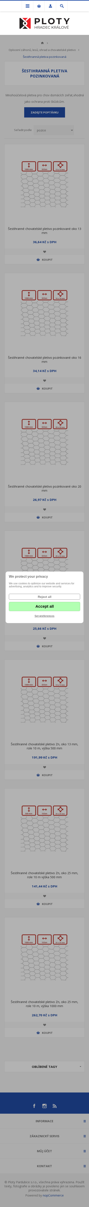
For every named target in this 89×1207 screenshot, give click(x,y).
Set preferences (44, 616)
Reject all (44, 596)
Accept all (44, 606)
